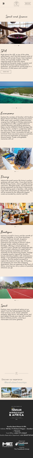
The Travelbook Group (21, 449)
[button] (2, 33)
